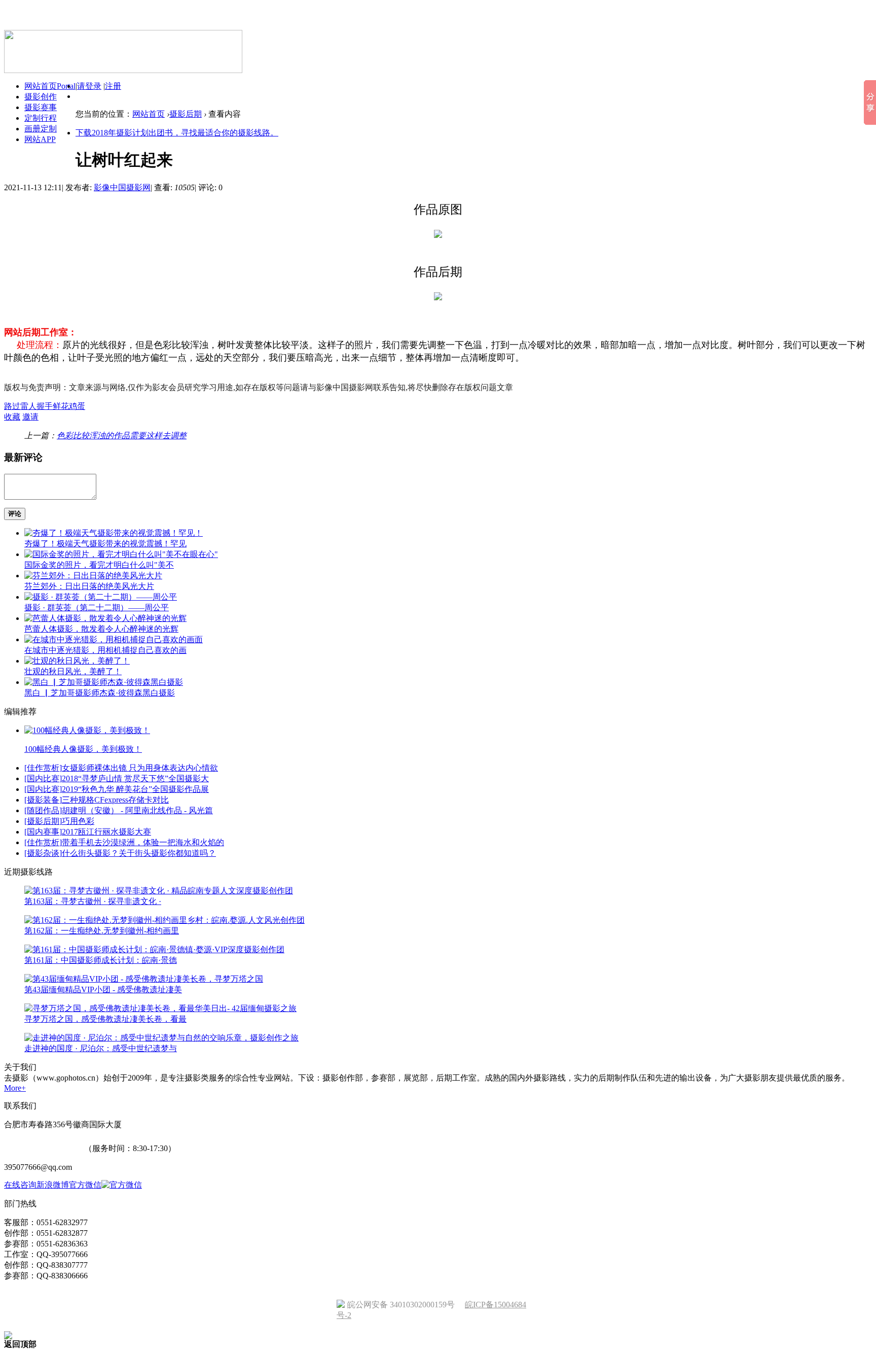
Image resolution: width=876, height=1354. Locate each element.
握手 (44, 406)
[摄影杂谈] (43, 853)
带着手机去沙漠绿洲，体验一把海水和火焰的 (143, 842)
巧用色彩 (78, 821)
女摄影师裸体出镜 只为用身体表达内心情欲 (140, 767)
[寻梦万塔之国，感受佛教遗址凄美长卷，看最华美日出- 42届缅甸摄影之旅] (160, 1008)
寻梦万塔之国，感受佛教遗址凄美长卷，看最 (105, 1019)
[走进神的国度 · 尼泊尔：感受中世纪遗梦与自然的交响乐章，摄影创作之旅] (161, 1037)
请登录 (89, 86)
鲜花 (61, 406)
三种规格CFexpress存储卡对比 (115, 799)
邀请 (30, 416)
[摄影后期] (43, 821)
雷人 (28, 406)
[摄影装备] (43, 799)
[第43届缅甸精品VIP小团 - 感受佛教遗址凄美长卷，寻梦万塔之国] (143, 979)
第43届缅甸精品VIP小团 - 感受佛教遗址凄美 (103, 989)
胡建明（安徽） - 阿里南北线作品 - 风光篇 (137, 810)
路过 (12, 406)
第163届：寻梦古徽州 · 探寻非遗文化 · (92, 901)
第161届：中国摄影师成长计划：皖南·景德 (100, 960)
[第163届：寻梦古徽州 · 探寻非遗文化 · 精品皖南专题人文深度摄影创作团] (158, 890)
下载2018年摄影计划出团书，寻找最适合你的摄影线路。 (177, 132)
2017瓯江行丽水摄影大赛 (106, 831)
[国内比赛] (43, 778)
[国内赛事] (43, 831)
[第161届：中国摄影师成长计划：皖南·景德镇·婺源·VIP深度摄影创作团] (154, 949)
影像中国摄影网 (122, 187)
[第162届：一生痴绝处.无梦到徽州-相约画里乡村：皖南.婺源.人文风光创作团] (164, 920)
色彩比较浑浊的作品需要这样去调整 (122, 435)
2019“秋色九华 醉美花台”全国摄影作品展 (135, 789)
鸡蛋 (77, 406)
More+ (15, 1088)
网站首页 (148, 114)
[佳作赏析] (43, 767)
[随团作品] (43, 810)
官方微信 (85, 1185)
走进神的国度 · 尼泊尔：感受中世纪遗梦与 (100, 1048)
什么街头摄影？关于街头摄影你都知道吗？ (139, 853)
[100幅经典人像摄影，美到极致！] (87, 730)
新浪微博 (52, 1185)
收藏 (12, 416)
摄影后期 (185, 114)
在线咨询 (20, 1185)
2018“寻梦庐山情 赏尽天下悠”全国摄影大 (135, 778)
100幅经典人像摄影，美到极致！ (83, 749)
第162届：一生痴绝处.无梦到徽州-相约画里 (101, 930)
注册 (113, 86)
